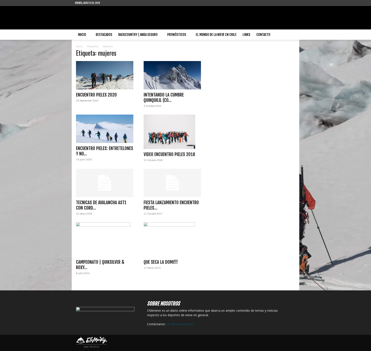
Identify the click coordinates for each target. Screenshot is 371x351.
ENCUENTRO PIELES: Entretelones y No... (104, 151)
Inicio (82, 34)
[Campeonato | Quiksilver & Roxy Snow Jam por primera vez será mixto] (104, 239)
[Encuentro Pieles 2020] (104, 75)
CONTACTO (263, 34)
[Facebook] (110, 3)
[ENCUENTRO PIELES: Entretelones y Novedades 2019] (104, 129)
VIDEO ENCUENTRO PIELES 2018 (169, 154)
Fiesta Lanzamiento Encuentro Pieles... (171, 205)
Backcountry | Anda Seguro (138, 34)
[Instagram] (117, 3)
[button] (291, 35)
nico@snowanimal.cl (180, 324)
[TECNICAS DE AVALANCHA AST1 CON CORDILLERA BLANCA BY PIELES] (104, 183)
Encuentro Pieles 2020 (96, 95)
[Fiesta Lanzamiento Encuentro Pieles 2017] (172, 183)
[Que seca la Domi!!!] (172, 239)
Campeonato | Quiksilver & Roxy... (100, 264)
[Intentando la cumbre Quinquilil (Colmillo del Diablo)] (172, 75)
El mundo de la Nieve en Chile (216, 34)
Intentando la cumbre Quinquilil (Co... (164, 97)
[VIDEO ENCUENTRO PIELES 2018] (172, 132)
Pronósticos (176, 34)
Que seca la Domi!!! (161, 262)
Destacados (104, 34)
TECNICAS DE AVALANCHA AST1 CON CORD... (101, 205)
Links (246, 34)
